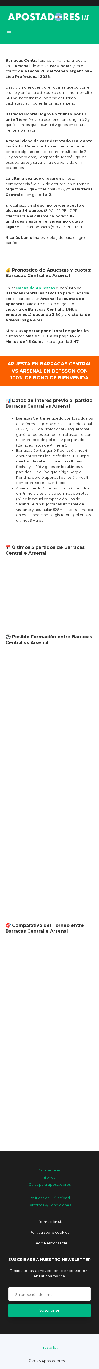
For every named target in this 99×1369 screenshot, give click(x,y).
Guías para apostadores (50, 1184)
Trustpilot (49, 1347)
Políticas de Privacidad (49, 1198)
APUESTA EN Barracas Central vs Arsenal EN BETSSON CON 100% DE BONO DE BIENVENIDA (49, 370)
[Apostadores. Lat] (48, 16)
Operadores (49, 1170)
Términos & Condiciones (49, 1205)
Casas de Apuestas (35, 288)
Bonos (49, 1177)
